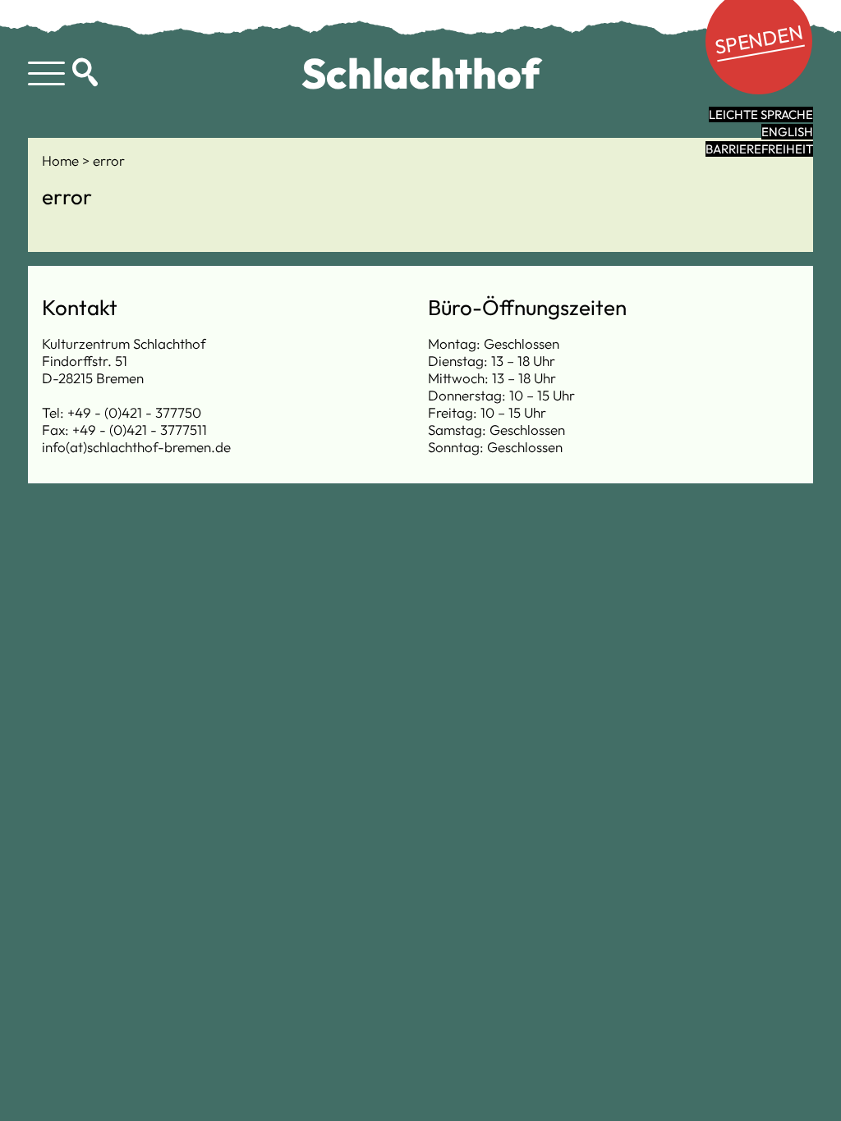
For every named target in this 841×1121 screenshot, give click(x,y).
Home (62, 160)
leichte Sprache (761, 114)
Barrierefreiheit (759, 149)
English (787, 132)
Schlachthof (420, 73)
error (109, 160)
